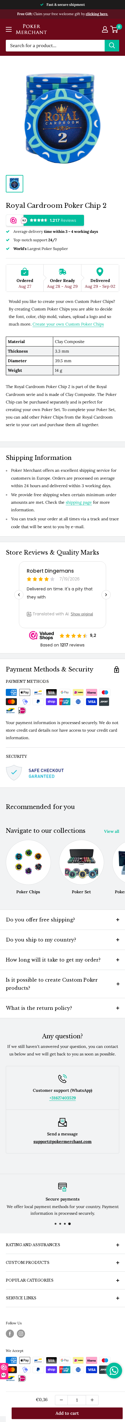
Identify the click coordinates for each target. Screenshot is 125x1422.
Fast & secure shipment (66, 4)
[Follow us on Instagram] (21, 1334)
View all (111, 831)
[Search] (112, 45)
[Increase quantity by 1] (92, 1400)
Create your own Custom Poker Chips (68, 324)
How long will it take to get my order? (53, 960)
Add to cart (67, 1413)
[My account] (105, 29)
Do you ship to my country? (41, 940)
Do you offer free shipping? (40, 920)
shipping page (79, 502)
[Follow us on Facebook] (10, 1334)
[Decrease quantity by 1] (61, 1400)
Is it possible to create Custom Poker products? (52, 984)
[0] (114, 29)
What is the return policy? (39, 1008)
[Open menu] (9, 29)
